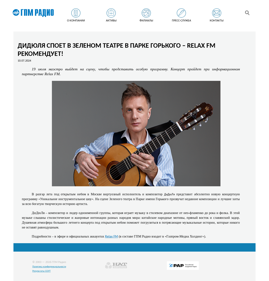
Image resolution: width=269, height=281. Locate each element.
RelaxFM (111, 236)
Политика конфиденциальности (49, 266)
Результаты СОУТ (41, 271)
